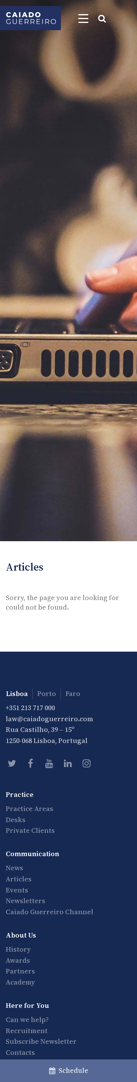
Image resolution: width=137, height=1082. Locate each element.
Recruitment (27, 1030)
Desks (15, 819)
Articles (19, 879)
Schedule (72, 1070)
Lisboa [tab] (17, 693)
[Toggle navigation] (83, 18)
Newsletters (25, 900)
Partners (20, 971)
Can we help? (27, 1019)
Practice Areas (29, 808)
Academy (20, 982)
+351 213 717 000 (30, 707)
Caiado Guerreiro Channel (49, 912)
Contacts (20, 1052)
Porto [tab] (46, 693)
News (14, 868)
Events (17, 890)
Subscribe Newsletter (41, 1041)
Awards (18, 960)
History (18, 949)
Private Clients (30, 830)
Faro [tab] (72, 693)
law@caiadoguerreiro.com (49, 718)
